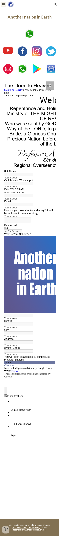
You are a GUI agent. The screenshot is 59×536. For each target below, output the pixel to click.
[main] (29, 17)
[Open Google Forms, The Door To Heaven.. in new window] (50, 85)
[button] (4, 4)
